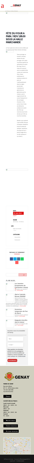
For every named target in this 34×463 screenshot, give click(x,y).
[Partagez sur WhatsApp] (22, 259)
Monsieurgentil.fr (24, 459)
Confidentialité (20, 461)
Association (17, 237)
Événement (17, 240)
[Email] (16, 262)
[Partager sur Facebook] (11, 259)
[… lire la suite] (19, 290)
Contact (8, 396)
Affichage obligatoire (12, 431)
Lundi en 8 (12, 461)
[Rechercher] (23, 274)
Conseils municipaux (11, 426)
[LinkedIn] (18, 259)
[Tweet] (15, 259)
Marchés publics (10, 420)
